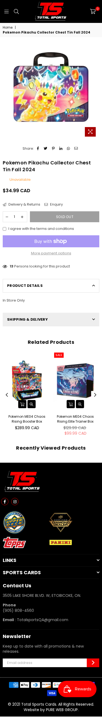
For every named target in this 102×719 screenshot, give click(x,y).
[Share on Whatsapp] (69, 148)
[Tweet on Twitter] (46, 148)
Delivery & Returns (24, 204)
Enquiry (56, 204)
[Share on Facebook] (38, 148)
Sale (58, 355)
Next (95, 395)
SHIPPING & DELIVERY (27, 319)
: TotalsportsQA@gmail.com (41, 619)
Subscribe (93, 662)
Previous (7, 395)
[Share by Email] (76, 148)
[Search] (16, 11)
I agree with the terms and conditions (41, 228)
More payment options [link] (51, 253)
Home (8, 27)
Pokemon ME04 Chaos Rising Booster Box (26, 419)
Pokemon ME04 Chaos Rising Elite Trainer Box (75, 419)
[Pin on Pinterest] (53, 148)
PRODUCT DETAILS (25, 285)
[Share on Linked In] (61, 148)
